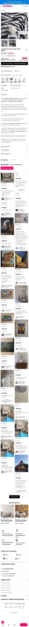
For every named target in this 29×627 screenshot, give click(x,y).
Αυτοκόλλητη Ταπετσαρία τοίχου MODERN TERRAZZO (6, 520)
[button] (26, 49)
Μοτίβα (18, 85)
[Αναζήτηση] (24, 6)
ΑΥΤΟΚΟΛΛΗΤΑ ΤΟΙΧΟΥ (13, 3)
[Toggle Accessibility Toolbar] (2, 622)
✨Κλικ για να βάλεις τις (14, 63)
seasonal (13, 88)
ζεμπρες (18, 88)
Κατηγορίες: (4, 85)
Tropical (17, 518)
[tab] (4, 160)
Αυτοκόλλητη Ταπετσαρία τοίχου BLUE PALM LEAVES (21, 520)
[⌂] (3, 625)
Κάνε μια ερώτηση (7, 71)
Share (17, 71)
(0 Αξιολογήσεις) (11, 55)
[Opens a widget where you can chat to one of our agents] (24, 624)
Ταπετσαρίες (14, 85)
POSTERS (23, 3)
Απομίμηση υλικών (4, 518)
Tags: (2, 88)
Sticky (4, 10)
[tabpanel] (14, 331)
